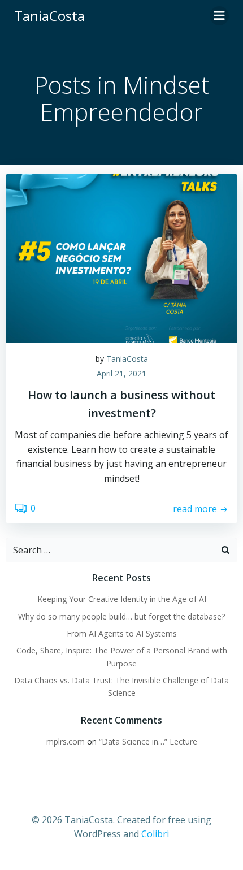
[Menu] (219, 15)
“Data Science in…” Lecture (148, 741)
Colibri (155, 834)
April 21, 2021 (121, 373)
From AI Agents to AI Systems (122, 633)
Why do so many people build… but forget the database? (121, 616)
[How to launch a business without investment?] (121, 257)
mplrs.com (65, 741)
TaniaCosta (127, 358)
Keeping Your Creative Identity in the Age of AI (121, 599)
